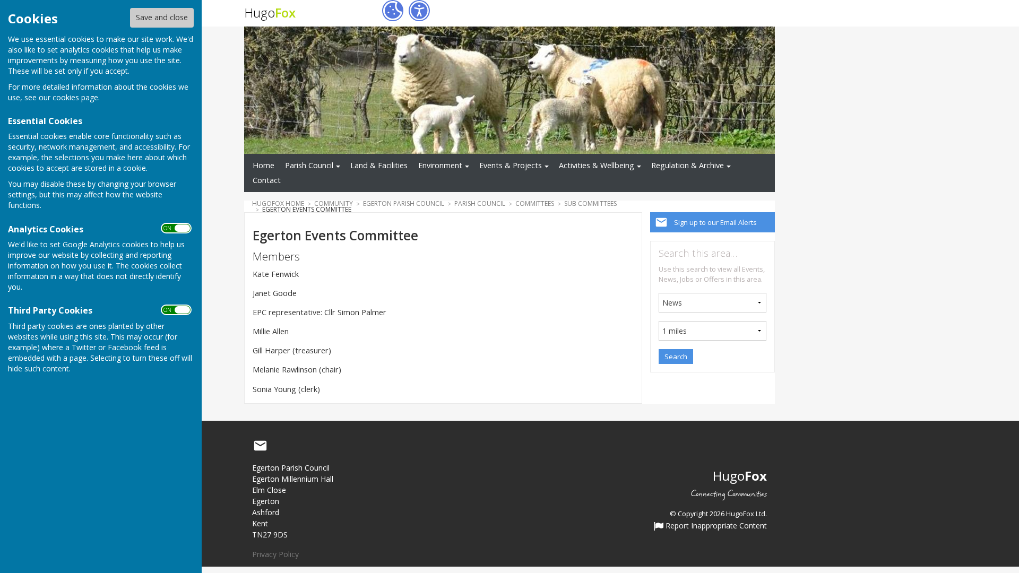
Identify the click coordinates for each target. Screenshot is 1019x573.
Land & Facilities (379, 165)
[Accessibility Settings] (419, 10)
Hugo (270, 12)
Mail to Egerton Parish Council (260, 446)
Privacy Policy (275, 554)
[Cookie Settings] (392, 10)
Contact (267, 180)
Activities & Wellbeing (596, 165)
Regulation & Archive (687, 165)
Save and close (162, 17)
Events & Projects (510, 165)
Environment (440, 165)
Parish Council (309, 165)
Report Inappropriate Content (715, 526)
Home (263, 165)
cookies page (75, 97)
